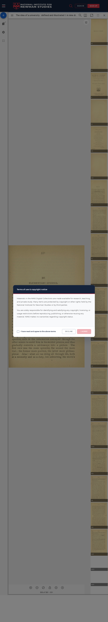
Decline (69, 331)
